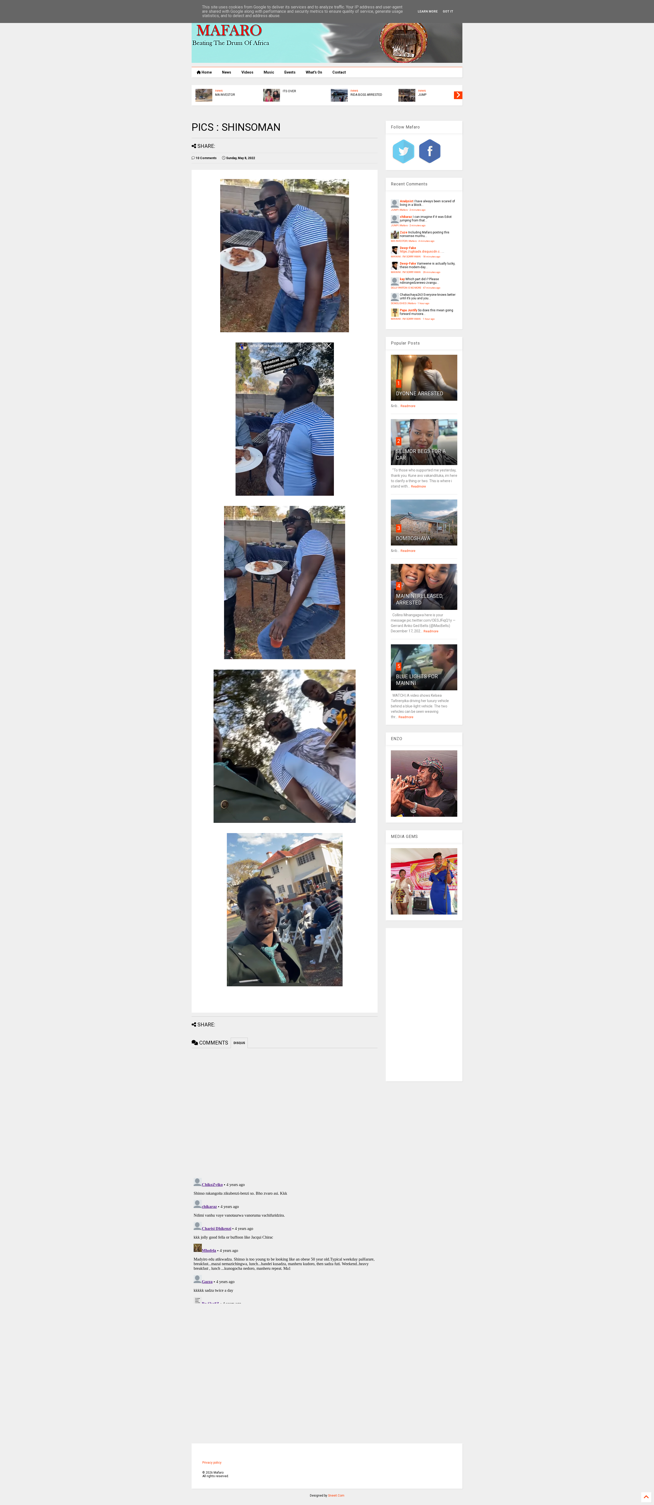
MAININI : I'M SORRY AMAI (233, 95)
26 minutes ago (431, 272)
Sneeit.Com (336, 1495)
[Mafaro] (327, 60)
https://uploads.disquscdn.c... (421, 251)
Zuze (403, 232)
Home (206, 72)
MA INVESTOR (360, 95)
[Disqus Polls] (284, 1112)
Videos (247, 72)
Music (269, 72)
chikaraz (406, 217)
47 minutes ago (431, 287)
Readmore (408, 406)
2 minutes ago (417, 209)
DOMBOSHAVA (413, 538)
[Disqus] (285, 1239)
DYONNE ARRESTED (419, 393)
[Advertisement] (424, 1004)
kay (402, 279)
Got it (448, 11)
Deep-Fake (408, 248)
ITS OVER (424, 91)
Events (290, 72)
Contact (339, 72)
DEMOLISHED (292, 95)
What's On (314, 72)
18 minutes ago (431, 256)
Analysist (406, 201)
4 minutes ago (426, 241)
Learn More (428, 11)
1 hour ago (423, 303)
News (226, 72)
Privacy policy (211, 1462)
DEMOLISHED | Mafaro (403, 303)
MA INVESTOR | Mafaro (404, 241)
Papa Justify (408, 310)
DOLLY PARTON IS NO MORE (406, 287)
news (219, 90)
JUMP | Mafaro (399, 209)
